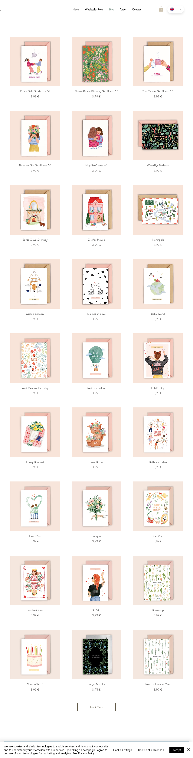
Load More (96, 707)
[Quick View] (35, 61)
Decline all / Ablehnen (151, 750)
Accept (177, 750)
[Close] (188, 750)
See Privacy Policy (83, 753)
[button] (161, 9)
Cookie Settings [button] (122, 750)
